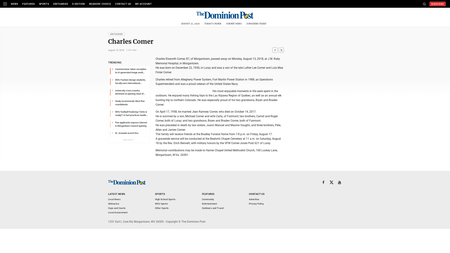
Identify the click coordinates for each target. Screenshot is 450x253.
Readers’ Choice (100, 3)
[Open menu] (5, 4)
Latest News (116, 194)
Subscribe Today (256, 23)
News (14, 3)
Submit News (234, 23)
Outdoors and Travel (213, 208)
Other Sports (162, 208)
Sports (44, 3)
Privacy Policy (256, 203)
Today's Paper (212, 23)
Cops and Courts (117, 208)
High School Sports (165, 199)
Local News (114, 199)
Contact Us (123, 3)
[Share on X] (281, 50)
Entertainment (209, 203)
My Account (143, 3)
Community (208, 199)
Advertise (254, 199)
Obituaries (60, 3)
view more (128, 140)
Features (28, 3)
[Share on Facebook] (275, 50)
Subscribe (437, 4)
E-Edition (78, 3)
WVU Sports (161, 203)
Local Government (117, 212)
